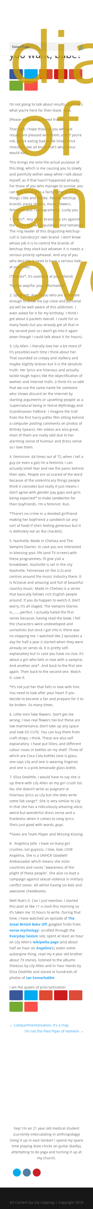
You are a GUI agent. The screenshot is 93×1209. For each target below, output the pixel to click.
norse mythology (24, 930)
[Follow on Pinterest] (37, 1173)
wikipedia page (46, 942)
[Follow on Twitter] (17, 1173)
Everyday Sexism (23, 936)
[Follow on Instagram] (27, 1173)
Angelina (43, 948)
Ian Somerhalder (40, 977)
